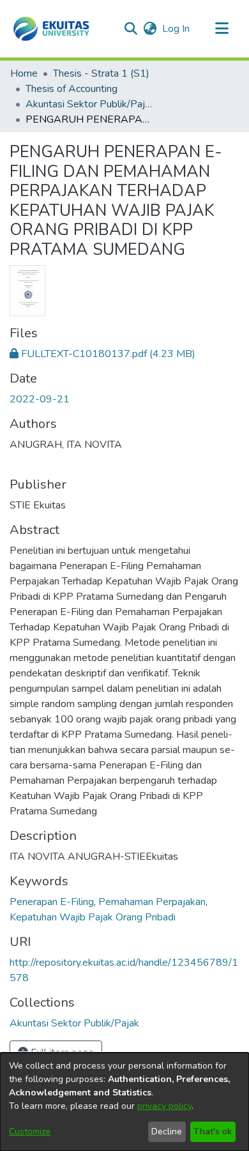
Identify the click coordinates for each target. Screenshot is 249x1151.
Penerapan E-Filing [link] (52, 902)
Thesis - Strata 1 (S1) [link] (101, 73)
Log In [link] (176, 29)
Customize (29, 1131)
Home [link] (24, 73)
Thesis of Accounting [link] (71, 89)
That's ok (212, 1131)
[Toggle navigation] (221, 29)
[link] (102, 354)
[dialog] (124, 1102)
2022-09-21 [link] (40, 399)
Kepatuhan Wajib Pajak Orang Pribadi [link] (93, 917)
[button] (51, 29)
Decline (166, 1131)
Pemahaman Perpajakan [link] (152, 902)
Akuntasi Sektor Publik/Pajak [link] (89, 104)
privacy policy (164, 1106)
